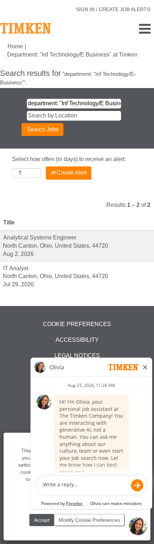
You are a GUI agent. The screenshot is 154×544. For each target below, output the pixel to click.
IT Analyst (15, 268)
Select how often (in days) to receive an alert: (69, 159)
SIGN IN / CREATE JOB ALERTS (113, 9)
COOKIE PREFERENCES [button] (77, 324)
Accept (41, 520)
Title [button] (9, 222)
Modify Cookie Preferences (89, 520)
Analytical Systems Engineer (39, 237)
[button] (128, 29)
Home (15, 46)
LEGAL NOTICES (77, 356)
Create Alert (71, 173)
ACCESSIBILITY (77, 340)
